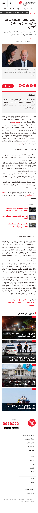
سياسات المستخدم (28, 435)
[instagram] (13, 423)
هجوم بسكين (15, 122)
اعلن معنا (31, 450)
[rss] (4, 423)
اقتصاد (11, 8)
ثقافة (4, 8)
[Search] (11, 3)
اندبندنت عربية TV (29, 493)
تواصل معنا (30, 446)
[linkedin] (8, 423)
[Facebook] (18, 423)
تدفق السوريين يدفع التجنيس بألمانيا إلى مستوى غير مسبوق (16, 209)
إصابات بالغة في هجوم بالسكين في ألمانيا (15, 217)
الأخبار (33, 8)
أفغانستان (32, 305)
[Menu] (3, 3)
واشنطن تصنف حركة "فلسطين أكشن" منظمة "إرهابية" (22, 383)
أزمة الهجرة (16, 300)
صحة (32, 486)
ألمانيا (21, 143)
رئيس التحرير (30, 443)
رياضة (32, 482)
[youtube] (11, 423)
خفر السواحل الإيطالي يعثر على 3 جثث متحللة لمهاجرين (21, 407)
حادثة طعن (20, 302)
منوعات (32, 479)
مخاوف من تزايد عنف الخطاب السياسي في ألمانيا (18, 225)
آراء (18, 8)
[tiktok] (6, 423)
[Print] (20, 85)
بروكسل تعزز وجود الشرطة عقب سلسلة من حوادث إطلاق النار (21, 359)
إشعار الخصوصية (29, 439)
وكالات (32, 38)
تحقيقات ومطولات (28, 490)
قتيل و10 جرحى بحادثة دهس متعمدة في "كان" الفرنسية (19, 334)
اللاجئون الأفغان (30, 302)
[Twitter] (15, 423)
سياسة (25, 8)
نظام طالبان (11, 302)
